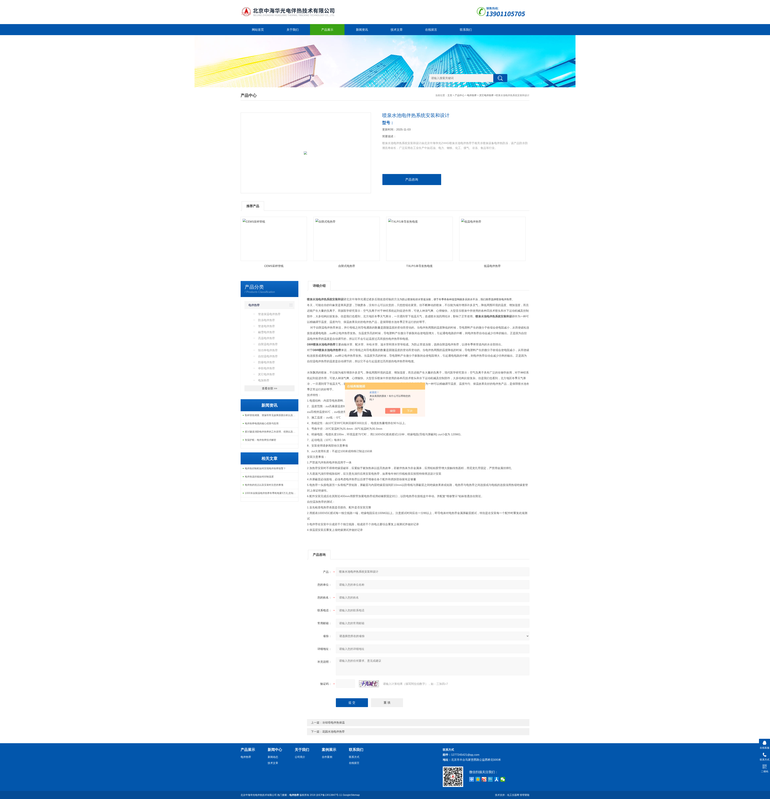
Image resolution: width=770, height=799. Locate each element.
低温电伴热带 (492, 266)
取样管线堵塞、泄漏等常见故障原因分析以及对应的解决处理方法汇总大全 (271, 415)
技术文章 (397, 29)
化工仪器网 (513, 795)
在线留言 (431, 29)
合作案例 (327, 756)
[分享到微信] (502, 779)
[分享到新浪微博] (484, 779)
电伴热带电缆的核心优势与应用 (262, 423)
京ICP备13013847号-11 (329, 795)
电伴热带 (472, 95)
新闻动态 (273, 756)
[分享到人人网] (496, 779)
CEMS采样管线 (274, 266)
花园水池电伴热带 (333, 731)
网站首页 (258, 29)
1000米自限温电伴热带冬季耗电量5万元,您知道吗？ (271, 493)
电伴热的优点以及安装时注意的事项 (264, 484)
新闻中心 (275, 750)
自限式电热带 (346, 266)
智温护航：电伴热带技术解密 (260, 440)
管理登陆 (524, 795)
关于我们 (293, 29)
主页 (449, 95)
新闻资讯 (362, 29)
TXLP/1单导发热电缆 (419, 266)
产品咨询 (411, 179)
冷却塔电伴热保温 (333, 722)
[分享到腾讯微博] (490, 779)
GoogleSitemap (351, 795)
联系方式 (354, 756)
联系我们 (466, 29)
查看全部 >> (269, 388)
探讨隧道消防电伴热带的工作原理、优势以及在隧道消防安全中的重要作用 (271, 431)
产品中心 (459, 95)
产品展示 (327, 29)
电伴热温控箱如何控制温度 (259, 476)
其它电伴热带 (486, 95)
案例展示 (329, 750)
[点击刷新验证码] (369, 683)
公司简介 (300, 756)
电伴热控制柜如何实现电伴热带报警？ (265, 468)
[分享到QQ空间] (477, 779)
